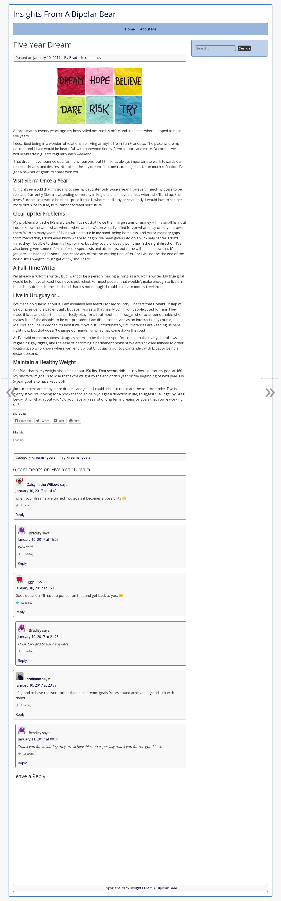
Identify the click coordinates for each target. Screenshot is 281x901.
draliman (34, 679)
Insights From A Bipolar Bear (64, 14)
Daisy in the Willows (43, 484)
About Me (148, 29)
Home (130, 29)
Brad (73, 57)
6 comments (91, 57)
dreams (38, 457)
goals (50, 457)
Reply (20, 514)
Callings (163, 394)
